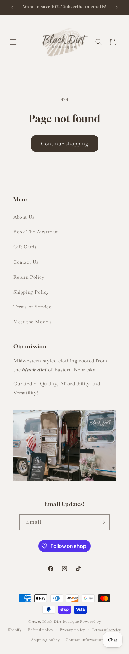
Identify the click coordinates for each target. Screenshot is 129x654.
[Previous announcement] (12, 7)
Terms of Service (32, 307)
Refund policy (41, 629)
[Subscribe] (102, 522)
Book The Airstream (36, 232)
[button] (13, 42)
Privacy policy (72, 629)
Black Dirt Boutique (60, 621)
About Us (24, 217)
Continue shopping (64, 143)
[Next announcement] (116, 7)
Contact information (85, 639)
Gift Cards (25, 247)
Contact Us (26, 262)
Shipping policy (45, 639)
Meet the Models (32, 322)
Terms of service (106, 629)
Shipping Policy (31, 292)
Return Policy (28, 277)
